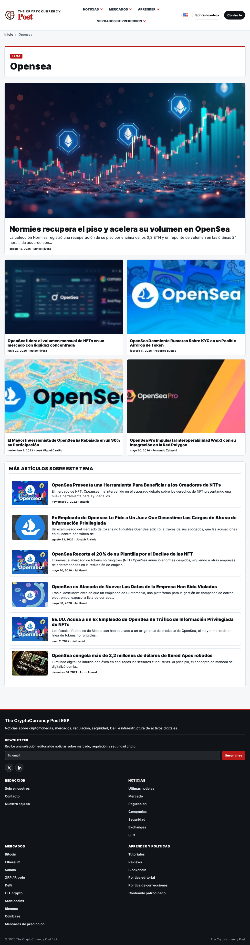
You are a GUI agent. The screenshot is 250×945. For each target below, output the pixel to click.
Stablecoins (14, 901)
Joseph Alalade (86, 539)
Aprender (147, 9)
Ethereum (12, 862)
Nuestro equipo (17, 804)
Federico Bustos (165, 350)
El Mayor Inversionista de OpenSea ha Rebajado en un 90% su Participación (64, 442)
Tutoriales (136, 854)
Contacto (234, 15)
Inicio (8, 34)
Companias (137, 812)
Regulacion (137, 804)
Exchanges (137, 827)
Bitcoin (10, 854)
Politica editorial (141, 877)
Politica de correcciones (148, 885)
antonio (85, 501)
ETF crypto (13, 893)
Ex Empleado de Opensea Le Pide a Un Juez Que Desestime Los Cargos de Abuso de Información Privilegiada (144, 520)
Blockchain (137, 870)
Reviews (135, 862)
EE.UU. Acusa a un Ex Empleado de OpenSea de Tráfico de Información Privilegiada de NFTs (143, 622)
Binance (11, 909)
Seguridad (137, 819)
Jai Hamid (80, 570)
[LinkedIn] (19, 768)
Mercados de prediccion (119, 21)
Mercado (135, 796)
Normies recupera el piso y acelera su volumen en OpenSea (120, 229)
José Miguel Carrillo (49, 450)
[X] (9, 768)
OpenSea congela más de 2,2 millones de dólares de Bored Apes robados (132, 655)
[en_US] (185, 15)
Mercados (118, 9)
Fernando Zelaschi (165, 450)
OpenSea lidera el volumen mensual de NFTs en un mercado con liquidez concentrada (56, 343)
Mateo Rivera (42, 248)
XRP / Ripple (15, 877)
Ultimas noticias (141, 788)
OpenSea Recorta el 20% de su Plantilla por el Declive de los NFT (122, 554)
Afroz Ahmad (88, 672)
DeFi (8, 885)
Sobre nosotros (207, 15)
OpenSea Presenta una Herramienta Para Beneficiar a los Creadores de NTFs (136, 484)
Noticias (91, 9)
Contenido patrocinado (147, 893)
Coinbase (12, 916)
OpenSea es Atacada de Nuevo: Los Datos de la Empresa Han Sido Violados (134, 586)
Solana (10, 870)
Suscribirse (233, 755)
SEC (131, 835)
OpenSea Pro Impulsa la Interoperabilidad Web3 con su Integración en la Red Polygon (183, 442)
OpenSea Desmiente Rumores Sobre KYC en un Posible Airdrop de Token (183, 343)
